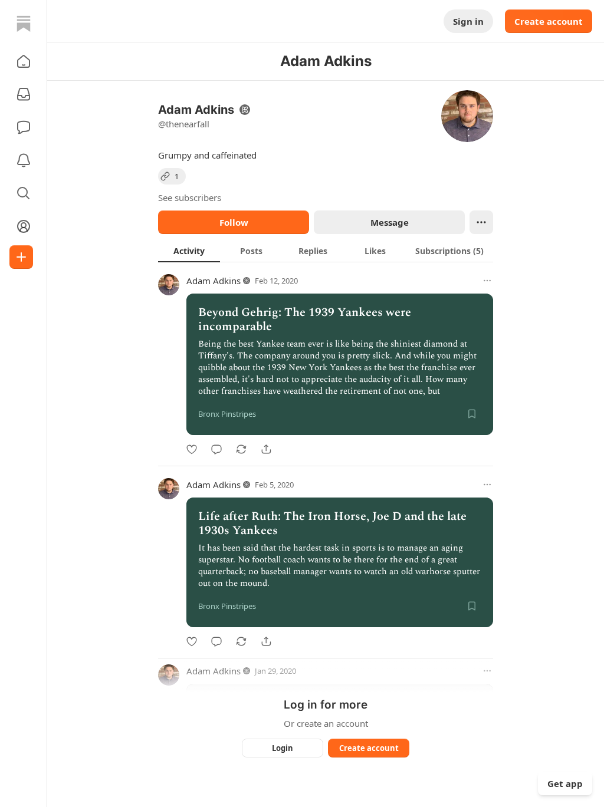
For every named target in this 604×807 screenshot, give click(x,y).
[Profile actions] (481, 222)
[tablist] (325, 250)
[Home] (23, 23)
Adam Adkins (213, 280)
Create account (548, 21)
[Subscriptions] (23, 94)
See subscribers (189, 197)
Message (389, 222)
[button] (23, 61)
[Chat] (23, 127)
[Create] (21, 257)
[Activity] (23, 160)
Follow (233, 222)
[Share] (266, 449)
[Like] (192, 449)
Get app (565, 783)
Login (282, 748)
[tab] (189, 250)
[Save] (471, 413)
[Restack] (241, 449)
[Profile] (23, 226)
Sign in (468, 21)
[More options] (487, 280)
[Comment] (216, 449)
